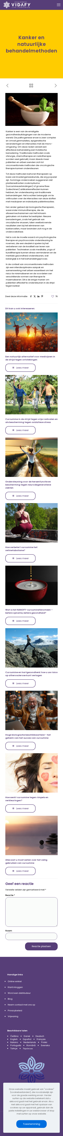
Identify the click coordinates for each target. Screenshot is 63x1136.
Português (15, 1045)
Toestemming (31, 1124)
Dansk (27, 1036)
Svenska (45, 1045)
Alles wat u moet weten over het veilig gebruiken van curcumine (26, 861)
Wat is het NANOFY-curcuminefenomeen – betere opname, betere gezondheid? (29, 611)
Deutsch (40, 1036)
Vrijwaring (13, 1016)
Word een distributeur (19, 993)
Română (31, 1045)
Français (41, 1039)
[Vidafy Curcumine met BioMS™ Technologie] (17, 5)
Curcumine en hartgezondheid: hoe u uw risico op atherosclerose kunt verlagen (31, 674)
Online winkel (15, 981)
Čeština (14, 1036)
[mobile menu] (58, 5)
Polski (44, 1042)
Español (27, 1039)
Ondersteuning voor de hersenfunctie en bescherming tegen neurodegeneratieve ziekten (28, 484)
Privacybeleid (15, 1010)
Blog (10, 998)
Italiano (14, 1042)
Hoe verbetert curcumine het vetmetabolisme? (21, 549)
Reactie (10, 895)
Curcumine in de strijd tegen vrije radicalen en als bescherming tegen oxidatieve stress (31, 421)
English (14, 1039)
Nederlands (29, 1042)
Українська (28, 1048)
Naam (8, 930)
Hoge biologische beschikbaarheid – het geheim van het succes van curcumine (28, 736)
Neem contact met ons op (21, 1004)
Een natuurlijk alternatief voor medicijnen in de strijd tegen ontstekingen (30, 358)
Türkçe (13, 1048)
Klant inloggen (15, 987)
